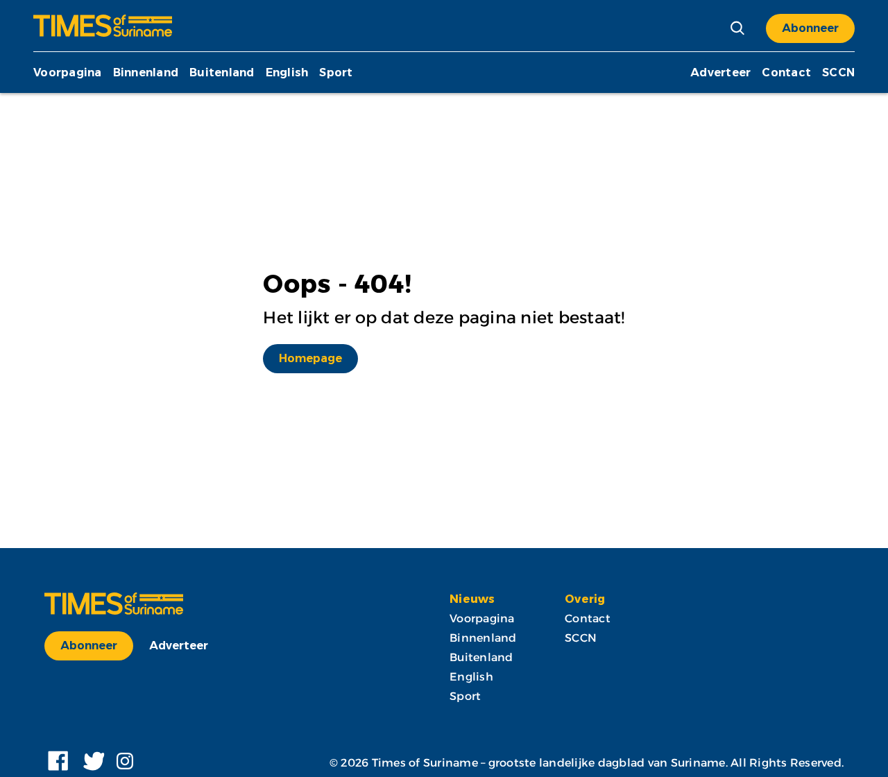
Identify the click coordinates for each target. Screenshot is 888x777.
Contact (786, 72)
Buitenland (222, 72)
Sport (335, 72)
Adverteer (720, 72)
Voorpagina (67, 72)
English (287, 72)
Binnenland (146, 72)
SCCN (838, 72)
